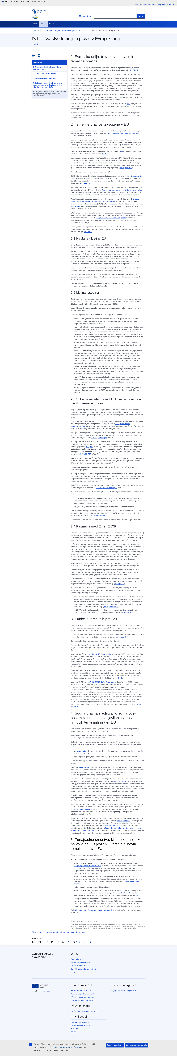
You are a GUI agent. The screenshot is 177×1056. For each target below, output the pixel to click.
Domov (35, 24)
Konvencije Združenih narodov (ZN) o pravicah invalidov (122, 190)
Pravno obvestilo (77, 959)
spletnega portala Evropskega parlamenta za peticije (93, 910)
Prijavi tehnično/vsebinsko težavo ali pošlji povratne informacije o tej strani (59, 932)
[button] (88, 44)
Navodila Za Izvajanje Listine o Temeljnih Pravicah (63, 30)
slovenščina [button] (86, 16)
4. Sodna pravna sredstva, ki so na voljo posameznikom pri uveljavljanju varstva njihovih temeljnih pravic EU (47, 85)
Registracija (162, 5)
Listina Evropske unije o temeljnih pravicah (122, 133)
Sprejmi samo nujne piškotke (136, 1045)
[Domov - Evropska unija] (40, 986)
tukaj (138, 895)
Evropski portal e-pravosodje (43, 955)
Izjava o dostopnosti (78, 966)
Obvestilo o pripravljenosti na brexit (83, 969)
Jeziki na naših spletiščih (80, 1022)
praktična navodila (111, 826)
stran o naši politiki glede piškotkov (67, 1047)
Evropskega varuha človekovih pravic (87, 866)
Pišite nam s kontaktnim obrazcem (83, 997)
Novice (51, 24)
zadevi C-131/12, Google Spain (99, 654)
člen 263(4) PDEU (85, 767)
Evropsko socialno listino (96, 516)
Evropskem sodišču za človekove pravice (111, 218)
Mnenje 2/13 (119, 584)
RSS (136, 5)
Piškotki (73, 1032)
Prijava (171, 5)
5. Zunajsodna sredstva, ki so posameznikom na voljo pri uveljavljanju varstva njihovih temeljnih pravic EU (49, 94)
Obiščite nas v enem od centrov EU (83, 1000)
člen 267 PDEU (120, 781)
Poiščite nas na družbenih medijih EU (84, 1011)
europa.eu (46, 991)
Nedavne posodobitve (148, 5)
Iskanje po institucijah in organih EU (123, 990)
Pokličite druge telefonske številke (83, 994)
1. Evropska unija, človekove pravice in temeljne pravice (47, 68)
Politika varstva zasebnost (80, 962)
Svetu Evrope (76, 206)
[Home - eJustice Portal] (39, 14)
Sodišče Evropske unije (133, 176)
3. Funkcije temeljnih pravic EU (44, 78)
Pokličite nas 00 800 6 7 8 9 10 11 (83, 990)
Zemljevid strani (76, 972)
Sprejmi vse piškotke (114, 1045)
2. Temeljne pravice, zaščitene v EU (46, 74)
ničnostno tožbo (81, 751)
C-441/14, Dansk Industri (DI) (106, 488)
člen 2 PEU (133, 70)
